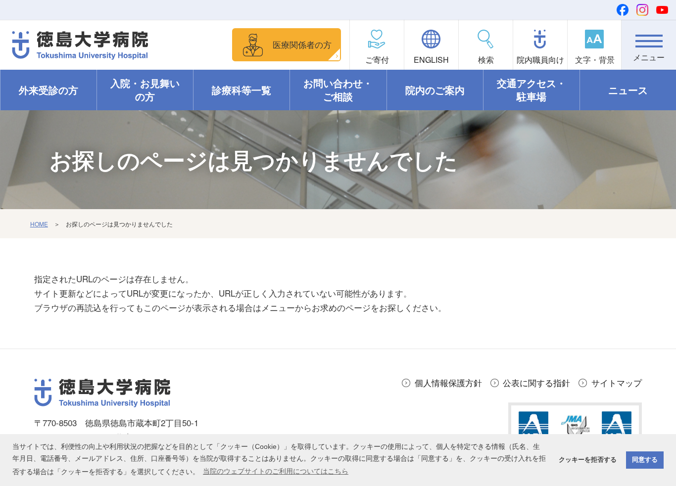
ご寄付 (377, 59)
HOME (39, 224)
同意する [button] (645, 459)
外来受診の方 (48, 90)
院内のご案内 (435, 90)
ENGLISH (431, 59)
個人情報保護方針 (448, 382)
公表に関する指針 (536, 382)
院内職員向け (540, 59)
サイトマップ (616, 382)
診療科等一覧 (241, 90)
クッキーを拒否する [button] (588, 459)
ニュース (628, 90)
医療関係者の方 (302, 44)
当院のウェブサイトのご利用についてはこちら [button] (275, 471)
